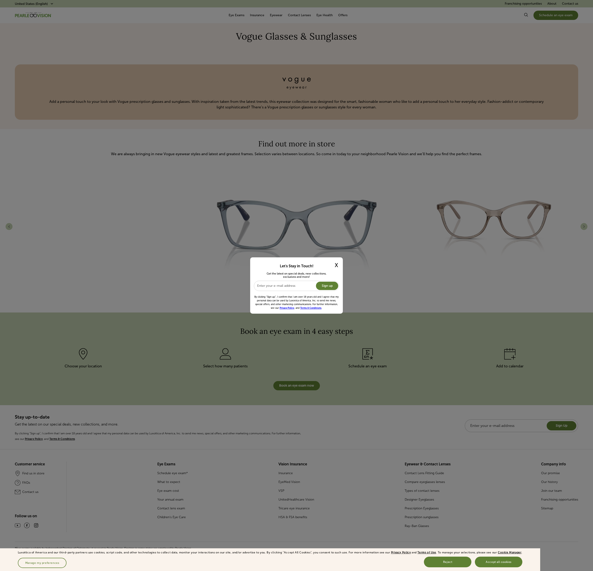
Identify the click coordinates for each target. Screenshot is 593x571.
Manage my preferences (42, 563)
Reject (447, 562)
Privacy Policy (401, 552)
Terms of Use (426, 552)
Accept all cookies (498, 562)
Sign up (327, 286)
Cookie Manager (509, 552)
